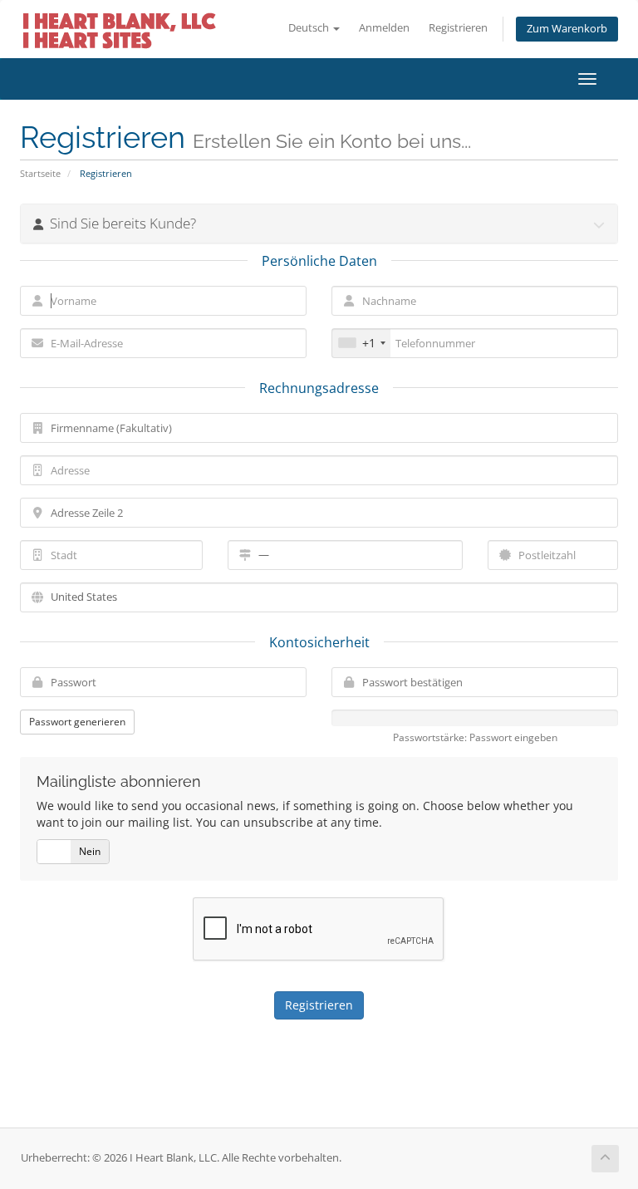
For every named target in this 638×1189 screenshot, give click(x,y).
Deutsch (309, 28)
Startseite (40, 173)
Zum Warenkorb (567, 29)
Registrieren (458, 28)
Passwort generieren (77, 722)
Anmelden (384, 28)
